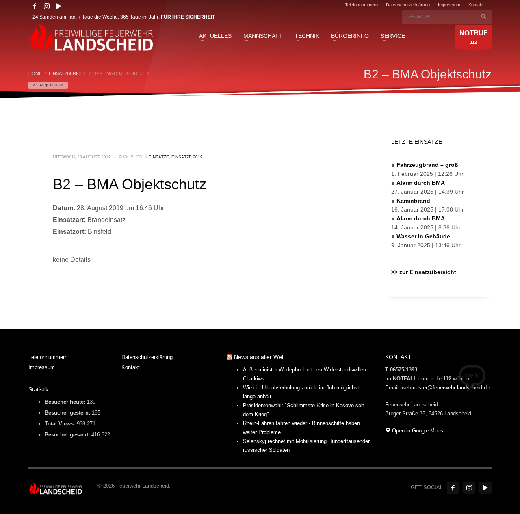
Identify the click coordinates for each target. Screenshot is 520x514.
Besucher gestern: (68, 413)
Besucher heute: (66, 402)
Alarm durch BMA (420, 182)
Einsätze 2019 (187, 157)
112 (473, 37)
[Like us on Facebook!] (453, 488)
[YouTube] (59, 6)
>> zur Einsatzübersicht (423, 272)
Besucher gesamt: (68, 435)
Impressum (449, 4)
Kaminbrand (413, 200)
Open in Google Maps (416, 431)
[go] (483, 16)
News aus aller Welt (259, 357)
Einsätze (159, 157)
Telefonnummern (361, 4)
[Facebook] (34, 6)
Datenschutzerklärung (408, 4)
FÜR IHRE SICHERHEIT (188, 17)
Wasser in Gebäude (423, 236)
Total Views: (61, 424)
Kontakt (475, 4)
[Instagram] (47, 6)
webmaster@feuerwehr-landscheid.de (446, 387)
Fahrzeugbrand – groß (427, 165)
